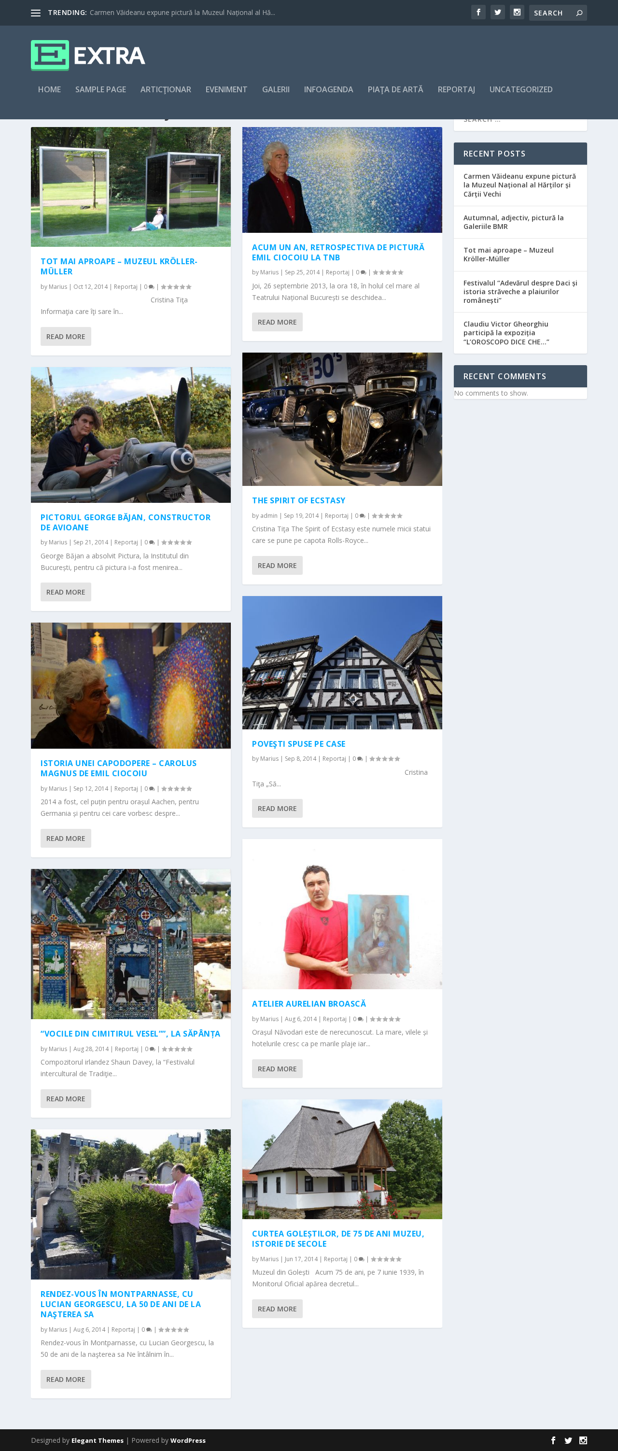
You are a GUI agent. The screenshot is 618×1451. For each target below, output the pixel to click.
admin (269, 516)
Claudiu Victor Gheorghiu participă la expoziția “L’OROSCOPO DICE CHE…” (506, 332)
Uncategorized (521, 90)
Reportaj (456, 90)
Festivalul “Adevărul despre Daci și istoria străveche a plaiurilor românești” (520, 291)
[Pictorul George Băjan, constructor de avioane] (131, 435)
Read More (65, 336)
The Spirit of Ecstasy (299, 500)
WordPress (188, 1440)
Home (49, 90)
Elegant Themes (97, 1440)
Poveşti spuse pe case (299, 744)
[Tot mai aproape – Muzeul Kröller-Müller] (131, 187)
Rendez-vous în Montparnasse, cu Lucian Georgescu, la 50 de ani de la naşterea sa (121, 1304)
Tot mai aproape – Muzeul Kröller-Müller (119, 266)
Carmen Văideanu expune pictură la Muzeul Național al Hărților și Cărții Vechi (520, 184)
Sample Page (100, 90)
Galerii (276, 90)
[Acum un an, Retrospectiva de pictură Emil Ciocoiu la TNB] (342, 180)
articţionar (165, 90)
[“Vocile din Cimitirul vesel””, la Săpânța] (131, 944)
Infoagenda (328, 90)
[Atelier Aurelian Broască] (342, 914)
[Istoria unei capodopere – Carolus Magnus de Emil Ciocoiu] (131, 686)
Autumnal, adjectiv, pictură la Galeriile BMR (514, 222)
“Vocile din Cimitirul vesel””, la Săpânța (131, 1033)
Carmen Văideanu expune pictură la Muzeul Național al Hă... (182, 12)
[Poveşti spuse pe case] (342, 662)
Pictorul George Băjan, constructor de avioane (126, 522)
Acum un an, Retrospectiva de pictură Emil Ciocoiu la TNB (338, 252)
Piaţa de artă (395, 90)
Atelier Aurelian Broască (309, 1003)
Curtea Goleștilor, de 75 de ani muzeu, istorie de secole (338, 1238)
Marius (58, 287)
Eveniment (227, 90)
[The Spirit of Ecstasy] (342, 419)
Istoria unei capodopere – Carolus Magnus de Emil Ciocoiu (119, 768)
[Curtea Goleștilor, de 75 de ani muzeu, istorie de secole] (342, 1159)
